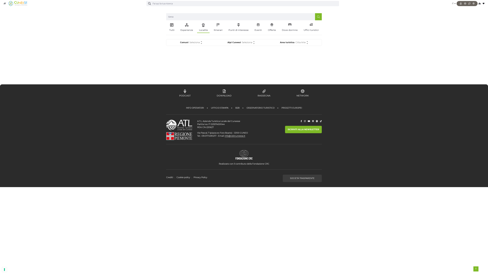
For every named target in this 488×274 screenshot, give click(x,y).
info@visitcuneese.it (235, 136)
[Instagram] (305, 121)
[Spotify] (317, 121)
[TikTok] (321, 121)
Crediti (169, 177)
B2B (237, 108)
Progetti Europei (291, 108)
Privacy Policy (200, 177)
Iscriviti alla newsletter (303, 129)
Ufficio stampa (220, 108)
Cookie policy (183, 177)
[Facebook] (301, 121)
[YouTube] (309, 121)
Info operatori (195, 108)
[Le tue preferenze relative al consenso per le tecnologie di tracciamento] (4, 269)
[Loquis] (313, 121)
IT (453, 3)
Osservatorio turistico (261, 108)
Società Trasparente (302, 178)
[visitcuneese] (17, 4)
